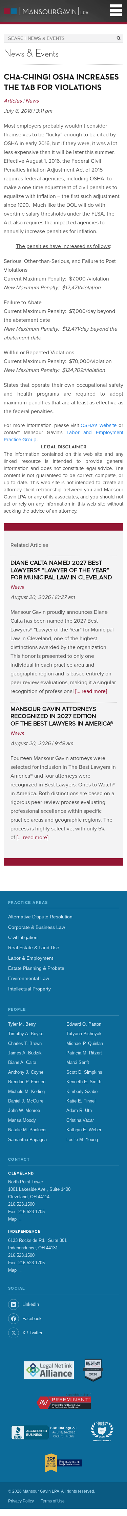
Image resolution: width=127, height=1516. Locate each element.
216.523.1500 (21, 1204)
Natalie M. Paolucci (27, 1130)
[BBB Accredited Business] (45, 1432)
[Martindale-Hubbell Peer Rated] (64, 1401)
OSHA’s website (99, 425)
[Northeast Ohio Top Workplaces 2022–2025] (63, 1462)
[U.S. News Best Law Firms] (93, 1370)
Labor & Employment (30, 958)
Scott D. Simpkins (84, 1072)
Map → (15, 1219)
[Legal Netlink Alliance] (49, 1370)
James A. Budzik (25, 1053)
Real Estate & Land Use (33, 947)
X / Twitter (32, 1332)
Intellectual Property (29, 988)
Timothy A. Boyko (25, 1033)
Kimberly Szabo (82, 1091)
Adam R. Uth (79, 1110)
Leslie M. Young (82, 1139)
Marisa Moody (22, 1120)
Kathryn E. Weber (83, 1130)
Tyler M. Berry (22, 1024)
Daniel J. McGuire (25, 1101)
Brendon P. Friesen (26, 1081)
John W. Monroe (24, 1110)
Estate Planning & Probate (36, 968)
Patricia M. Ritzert (84, 1053)
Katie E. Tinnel (81, 1101)
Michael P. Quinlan (84, 1043)
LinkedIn (30, 1304)
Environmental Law (28, 978)
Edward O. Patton (83, 1024)
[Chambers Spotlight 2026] (102, 1432)
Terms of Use (53, 1501)
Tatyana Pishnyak (84, 1033)
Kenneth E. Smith (83, 1081)
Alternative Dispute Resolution (40, 916)
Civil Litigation (23, 937)
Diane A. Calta (22, 1062)
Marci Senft (77, 1062)
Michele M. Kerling (26, 1091)
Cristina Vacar (80, 1120)
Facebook (32, 1318)
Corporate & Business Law (36, 927)
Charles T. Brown (25, 1043)
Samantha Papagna (27, 1139)
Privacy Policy (21, 1501)
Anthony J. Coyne (25, 1072)
